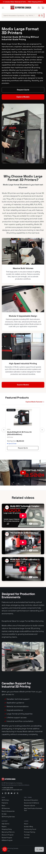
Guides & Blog (28, 826)
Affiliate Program (7, 840)
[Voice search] (39, 15)
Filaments (5, 803)
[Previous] (4, 430)
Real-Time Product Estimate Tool (33, 809)
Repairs (4, 826)
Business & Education (31, 800)
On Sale (4, 814)
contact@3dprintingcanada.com (12, 790)
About (26, 824)
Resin (3, 805)
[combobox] (23, 15)
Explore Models (23, 97)
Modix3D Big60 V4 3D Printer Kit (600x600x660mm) (19, 433)
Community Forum (30, 829)
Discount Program (7, 835)
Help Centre (5, 824)
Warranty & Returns (8, 832)
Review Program (7, 838)
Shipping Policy (7, 829)
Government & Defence (31, 803)
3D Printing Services (8, 817)
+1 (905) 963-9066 (7, 788)
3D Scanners (6, 808)
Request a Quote (29, 805)
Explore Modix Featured (34, 402)
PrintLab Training (29, 832)
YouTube (27, 835)
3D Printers (5, 800)
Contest (26, 838)
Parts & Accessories (8, 811)
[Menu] (3, 7)
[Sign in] (38, 7)
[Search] (42, 15)
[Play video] (23, 473)
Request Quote (23, 90)
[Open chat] (4, 849)
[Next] (42, 430)
